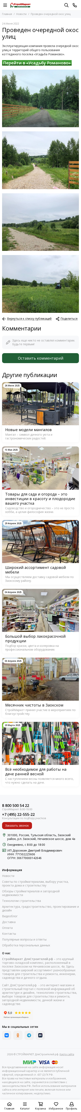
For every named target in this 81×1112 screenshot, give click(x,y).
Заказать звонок (17, 825)
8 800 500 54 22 (15, 805)
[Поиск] (66, 5)
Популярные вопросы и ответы (24, 939)
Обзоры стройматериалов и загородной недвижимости (31, 893)
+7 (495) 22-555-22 (18, 814)
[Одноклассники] (17, 1035)
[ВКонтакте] (6, 1035)
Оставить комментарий (40, 358)
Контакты (9, 934)
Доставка (9, 922)
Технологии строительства (21, 901)
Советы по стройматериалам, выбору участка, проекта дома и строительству (35, 883)
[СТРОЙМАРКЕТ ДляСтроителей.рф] (20, 5)
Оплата (7, 928)
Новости (21, 14)
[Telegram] (29, 1035)
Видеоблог (10, 916)
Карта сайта (67, 1054)
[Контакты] (75, 5)
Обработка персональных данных (26, 945)
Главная (7, 14)
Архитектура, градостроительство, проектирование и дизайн (40, 908)
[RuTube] (40, 1035)
